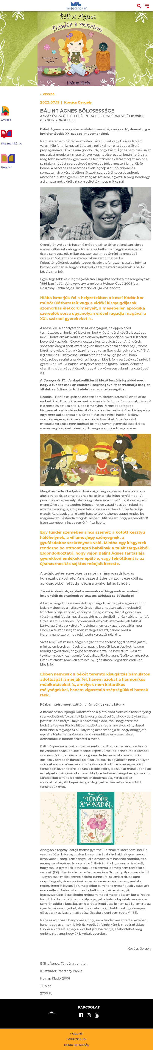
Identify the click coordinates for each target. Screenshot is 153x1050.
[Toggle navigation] (147, 6)
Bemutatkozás (76, 1045)
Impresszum (76, 1039)
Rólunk (76, 1033)
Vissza (48, 94)
